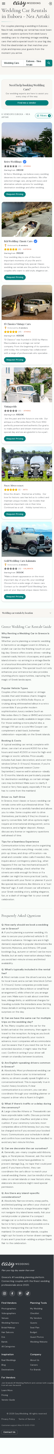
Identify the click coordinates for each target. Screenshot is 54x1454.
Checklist (34, 1313)
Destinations (7, 1369)
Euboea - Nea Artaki (33, 63)
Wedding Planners (10, 1322)
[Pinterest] (20, 1293)
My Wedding (36, 1308)
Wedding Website (38, 1341)
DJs (3, 1337)
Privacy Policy (8, 1419)
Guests (33, 1322)
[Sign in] (50, 4)
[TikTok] (28, 1293)
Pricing (4, 1395)
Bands (4, 1341)
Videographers (8, 1313)
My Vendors (36, 1318)
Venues (5, 1318)
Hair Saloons (7, 1332)
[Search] (48, 63)
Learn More (7, 1390)
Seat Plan (34, 1327)
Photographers (8, 1308)
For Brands (35, 1369)
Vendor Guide (8, 1399)
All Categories (8, 1346)
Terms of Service (26, 1419)
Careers (34, 1365)
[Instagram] (4, 1293)
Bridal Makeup (8, 1327)
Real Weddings (8, 1360)
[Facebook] (12, 1293)
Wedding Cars (11, 63)
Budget (33, 1332)
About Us (34, 1360)
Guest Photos (37, 1337)
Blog (3, 1365)
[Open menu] (4, 4)
